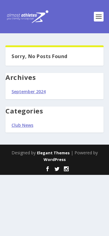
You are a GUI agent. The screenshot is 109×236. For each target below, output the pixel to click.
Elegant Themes (53, 153)
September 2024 (29, 91)
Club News (22, 125)
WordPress (55, 159)
